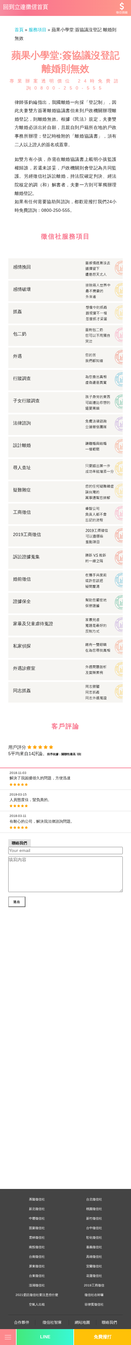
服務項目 (37, 29)
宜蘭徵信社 (94, 1266)
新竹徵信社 (94, 1218)
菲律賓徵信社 (94, 1304)
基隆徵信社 (37, 1199)
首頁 (19, 29)
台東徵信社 (37, 1275)
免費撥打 (103, 1336)
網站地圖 (82, 1322)
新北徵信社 (37, 1209)
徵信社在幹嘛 (94, 1295)
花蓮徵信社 (94, 1275)
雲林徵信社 (37, 1237)
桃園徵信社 (94, 1209)
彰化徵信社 (94, 1237)
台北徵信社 (94, 1199)
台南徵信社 (37, 1256)
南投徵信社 (37, 1247)
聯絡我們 (109, 1322)
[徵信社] (65, 8)
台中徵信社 (94, 1228)
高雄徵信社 (94, 1256)
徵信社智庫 (52, 1322)
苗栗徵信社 (37, 1228)
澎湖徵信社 (37, 1285)
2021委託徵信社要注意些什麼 (37, 1295)
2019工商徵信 (94, 1285)
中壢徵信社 (37, 1218)
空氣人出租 (37, 1304)
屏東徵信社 (37, 1266)
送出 (16, 902)
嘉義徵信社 (94, 1247)
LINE (45, 1336)
